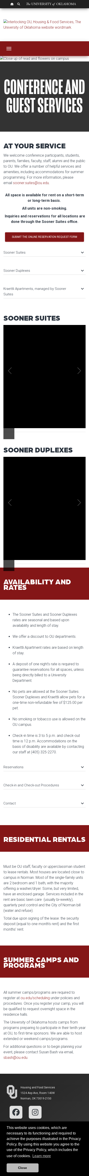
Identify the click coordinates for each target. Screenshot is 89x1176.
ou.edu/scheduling (35, 998)
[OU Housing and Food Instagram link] (35, 1112)
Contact (43, 803)
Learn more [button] (41, 1156)
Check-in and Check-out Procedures (43, 785)
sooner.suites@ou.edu (31, 183)
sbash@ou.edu (15, 1057)
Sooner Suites (43, 252)
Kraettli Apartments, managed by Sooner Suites (43, 291)
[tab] (44, 250)
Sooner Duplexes (43, 270)
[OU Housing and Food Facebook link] (16, 1112)
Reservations (43, 767)
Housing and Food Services (38, 1087)
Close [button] (22, 1168)
